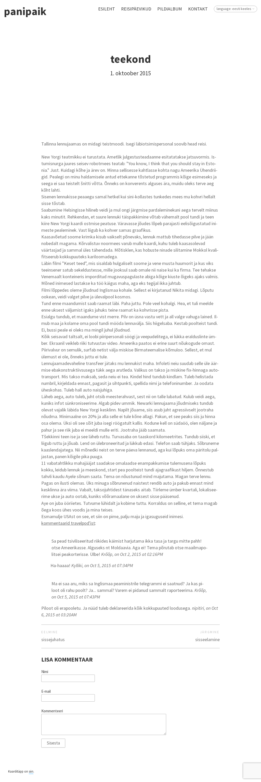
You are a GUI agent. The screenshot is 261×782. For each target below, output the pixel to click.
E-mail (46, 691)
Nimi (44, 671)
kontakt (198, 9)
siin (31, 771)
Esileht (106, 9)
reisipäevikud (136, 9)
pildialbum (169, 9)
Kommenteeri (52, 711)
